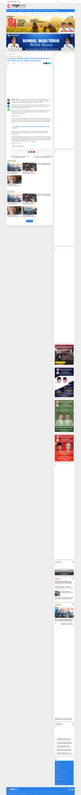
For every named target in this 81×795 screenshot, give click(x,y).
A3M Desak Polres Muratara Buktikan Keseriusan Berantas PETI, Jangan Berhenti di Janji (28, 173)
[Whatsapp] (51, 63)
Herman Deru (58, 776)
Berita (8, 63)
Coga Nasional (22, 63)
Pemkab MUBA (20, 146)
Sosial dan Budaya (17, 56)
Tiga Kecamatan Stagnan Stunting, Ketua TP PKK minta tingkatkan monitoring (20, 156)
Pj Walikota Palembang (60, 779)
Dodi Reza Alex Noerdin (60, 784)
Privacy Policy (36, 793)
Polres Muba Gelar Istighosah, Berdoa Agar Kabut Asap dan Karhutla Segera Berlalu (64, 598)
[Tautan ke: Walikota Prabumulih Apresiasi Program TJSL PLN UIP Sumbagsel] (57, 593)
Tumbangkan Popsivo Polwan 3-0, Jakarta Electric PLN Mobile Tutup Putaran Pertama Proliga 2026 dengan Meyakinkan (65, 739)
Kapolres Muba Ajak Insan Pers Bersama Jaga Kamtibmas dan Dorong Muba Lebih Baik (44, 164)
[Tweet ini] (46, 63)
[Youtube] (34, 152)
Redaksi (58, 793)
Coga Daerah (12, 63)
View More (29, 221)
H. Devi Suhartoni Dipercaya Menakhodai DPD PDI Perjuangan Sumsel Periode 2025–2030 (64, 570)
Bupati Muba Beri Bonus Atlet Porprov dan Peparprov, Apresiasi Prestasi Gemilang (65, 750)
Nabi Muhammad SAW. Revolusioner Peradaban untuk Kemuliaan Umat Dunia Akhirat (13, 185)
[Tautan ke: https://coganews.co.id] (73, 562)
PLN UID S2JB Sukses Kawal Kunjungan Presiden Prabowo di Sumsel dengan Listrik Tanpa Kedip (29, 216)
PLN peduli (57, 766)
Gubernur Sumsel (58, 774)
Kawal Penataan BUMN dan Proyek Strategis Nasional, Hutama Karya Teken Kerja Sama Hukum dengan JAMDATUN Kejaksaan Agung (63, 582)
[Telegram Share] (48, 63)
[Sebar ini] (44, 63)
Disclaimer (30, 793)
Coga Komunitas (17, 63)
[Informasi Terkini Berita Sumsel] (16, 6)
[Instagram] (32, 152)
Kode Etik (46, 793)
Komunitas (10, 56)
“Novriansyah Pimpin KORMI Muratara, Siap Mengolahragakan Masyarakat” (65, 743)
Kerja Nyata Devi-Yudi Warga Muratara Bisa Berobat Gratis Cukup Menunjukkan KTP (43, 156)
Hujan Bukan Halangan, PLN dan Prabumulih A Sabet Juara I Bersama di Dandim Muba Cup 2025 (65, 753)
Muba (56, 781)
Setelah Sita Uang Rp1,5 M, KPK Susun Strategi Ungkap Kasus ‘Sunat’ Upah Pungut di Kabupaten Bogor (64, 587)
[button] (74, 2)
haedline (13, 146)
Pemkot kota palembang (60, 771)
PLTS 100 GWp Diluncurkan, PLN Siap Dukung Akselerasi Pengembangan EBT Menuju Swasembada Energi (13, 173)
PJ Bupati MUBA (58, 769)
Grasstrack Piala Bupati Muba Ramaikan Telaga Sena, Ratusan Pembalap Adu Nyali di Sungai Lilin (64, 746)
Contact (41, 793)
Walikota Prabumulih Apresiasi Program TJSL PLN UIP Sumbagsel (67, 592)
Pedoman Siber (52, 793)
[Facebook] (29, 152)
